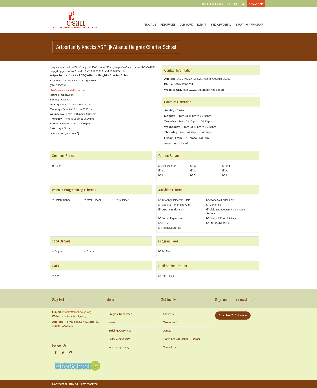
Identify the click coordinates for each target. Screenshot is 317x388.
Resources (168, 24)
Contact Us (169, 347)
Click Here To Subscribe (233, 315)
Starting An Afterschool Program (181, 338)
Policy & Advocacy (119, 338)
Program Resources (120, 314)
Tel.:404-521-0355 (212, 3)
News (112, 322)
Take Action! (170, 322)
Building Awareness (120, 330)
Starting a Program (249, 24)
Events (202, 24)
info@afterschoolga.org (76, 311)
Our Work (186, 24)
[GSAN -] (79, 20)
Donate (254, 4)
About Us (150, 24)
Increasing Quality (119, 347)
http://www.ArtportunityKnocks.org (67, 90)
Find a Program (221, 24)
